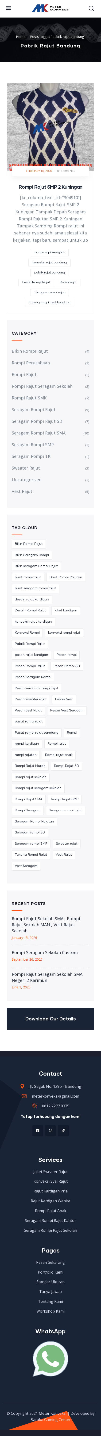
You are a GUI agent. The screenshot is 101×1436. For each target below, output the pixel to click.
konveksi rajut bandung (49, 262)
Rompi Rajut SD (66, 766)
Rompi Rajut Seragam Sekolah (42, 386)
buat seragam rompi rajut (35, 588)
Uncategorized (27, 479)
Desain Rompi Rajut (30, 610)
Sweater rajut (67, 843)
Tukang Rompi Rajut (31, 854)
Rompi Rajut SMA (29, 799)
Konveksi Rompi (27, 632)
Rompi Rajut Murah (30, 766)
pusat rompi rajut (29, 721)
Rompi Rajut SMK (29, 398)
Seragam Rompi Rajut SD (37, 421)
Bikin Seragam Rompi (32, 555)
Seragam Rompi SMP (33, 444)
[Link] (63, 1130)
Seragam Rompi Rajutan (34, 821)
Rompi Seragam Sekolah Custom (45, 952)
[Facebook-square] (37, 1130)
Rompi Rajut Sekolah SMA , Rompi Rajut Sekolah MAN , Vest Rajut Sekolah (46, 924)
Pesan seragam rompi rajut (36, 688)
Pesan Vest (64, 699)
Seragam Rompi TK (31, 456)
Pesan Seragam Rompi (33, 677)
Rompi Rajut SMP (64, 799)
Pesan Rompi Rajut (36, 282)
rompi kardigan (27, 743)
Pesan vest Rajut (28, 710)
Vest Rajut (22, 491)
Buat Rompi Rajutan (66, 577)
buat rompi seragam (50, 252)
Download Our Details (50, 1018)
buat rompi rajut (28, 577)
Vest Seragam (26, 866)
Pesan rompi (67, 655)
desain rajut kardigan (32, 599)
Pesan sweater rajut (31, 699)
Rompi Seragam (27, 810)
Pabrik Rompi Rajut (30, 644)
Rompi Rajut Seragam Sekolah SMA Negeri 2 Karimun (47, 977)
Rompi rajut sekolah (31, 777)
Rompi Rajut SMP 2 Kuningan (50, 187)
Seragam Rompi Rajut (34, 409)
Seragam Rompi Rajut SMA (39, 433)
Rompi (72, 732)
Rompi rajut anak (59, 755)
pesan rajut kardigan (31, 655)
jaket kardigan (65, 610)
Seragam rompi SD (30, 832)
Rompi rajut (68, 282)
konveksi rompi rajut (64, 632)
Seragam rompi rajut (50, 292)
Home (20, 36)
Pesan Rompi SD (67, 666)
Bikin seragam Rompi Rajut (36, 566)
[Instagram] (50, 1130)
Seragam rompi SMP (31, 843)
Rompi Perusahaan (31, 363)
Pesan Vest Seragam (67, 710)
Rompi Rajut (24, 374)
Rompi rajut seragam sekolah (38, 788)
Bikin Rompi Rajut (30, 351)
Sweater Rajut (26, 468)
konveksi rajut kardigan (33, 621)
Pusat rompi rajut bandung (36, 732)
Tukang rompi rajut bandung (49, 302)
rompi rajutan (26, 755)
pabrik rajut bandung (49, 272)
